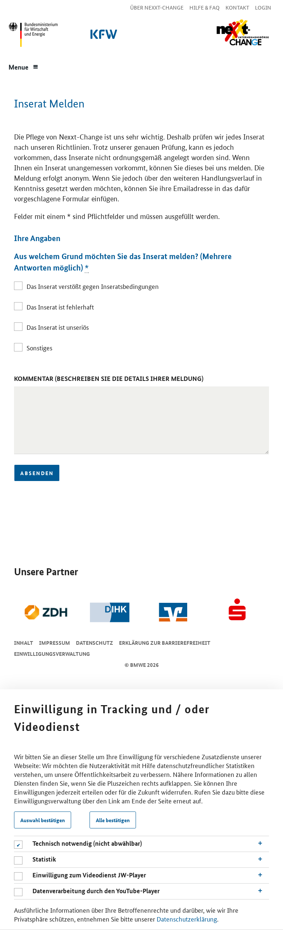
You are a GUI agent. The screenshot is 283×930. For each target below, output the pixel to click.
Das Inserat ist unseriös (57, 326)
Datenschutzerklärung (187, 918)
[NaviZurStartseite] (242, 32)
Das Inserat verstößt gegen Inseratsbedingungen (92, 286)
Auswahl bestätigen (42, 820)
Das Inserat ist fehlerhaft (60, 306)
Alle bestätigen (113, 820)
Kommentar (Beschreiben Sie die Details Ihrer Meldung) (108, 378)
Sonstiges (39, 347)
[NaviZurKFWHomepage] (102, 36)
